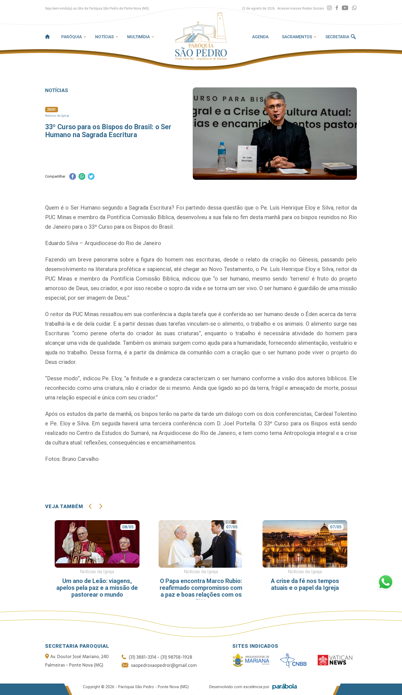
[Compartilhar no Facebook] (72, 177)
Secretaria (337, 36)
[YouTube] (345, 8)
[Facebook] (336, 8)
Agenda (260, 36)
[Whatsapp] (354, 8)
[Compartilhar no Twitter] (91, 177)
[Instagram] (329, 8)
